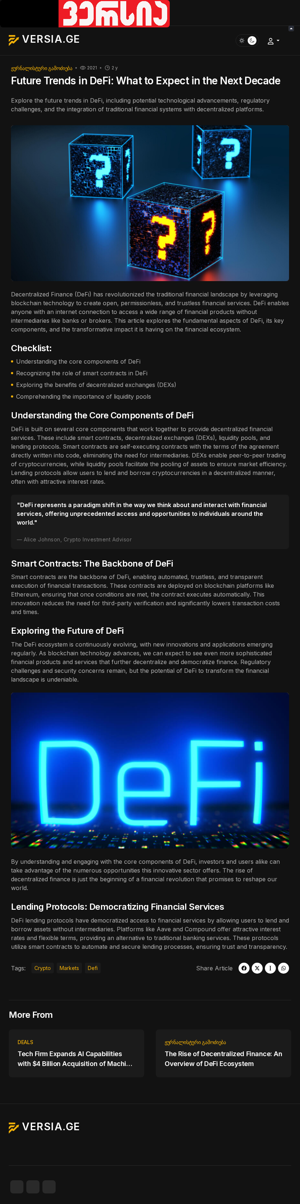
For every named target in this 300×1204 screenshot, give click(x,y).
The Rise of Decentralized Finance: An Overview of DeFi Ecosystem (223, 1058)
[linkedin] (49, 1186)
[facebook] (244, 968)
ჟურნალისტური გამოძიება (41, 68)
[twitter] (257, 968)
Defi (93, 968)
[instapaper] (270, 968)
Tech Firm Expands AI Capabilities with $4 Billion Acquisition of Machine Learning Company (76, 1059)
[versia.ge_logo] (85, 13)
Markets (69, 968)
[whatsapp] (283, 968)
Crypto (42, 968)
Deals (25, 1042)
